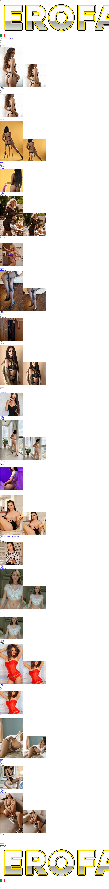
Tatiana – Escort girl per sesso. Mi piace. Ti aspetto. (9, 536)
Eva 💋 (1, 685)
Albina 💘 (2, 760)
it (0, 37)
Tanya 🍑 (2, 610)
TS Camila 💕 (3, 163)
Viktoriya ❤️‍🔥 (2, 237)
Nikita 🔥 (2, 312)
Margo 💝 (2, 387)
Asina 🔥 (2, 88)
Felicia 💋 (2, 834)
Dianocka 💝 (2, 461)
